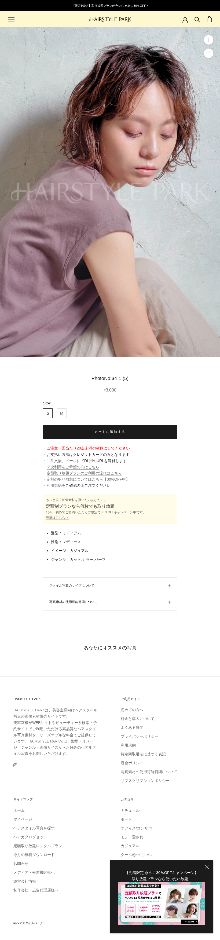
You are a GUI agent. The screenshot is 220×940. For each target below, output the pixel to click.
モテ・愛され (132, 837)
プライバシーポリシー (139, 736)
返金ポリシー (132, 763)
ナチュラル (130, 810)
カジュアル (130, 846)
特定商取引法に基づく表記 (143, 754)
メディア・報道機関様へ (34, 872)
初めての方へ (132, 710)
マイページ (22, 819)
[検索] (197, 19)
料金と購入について (138, 718)
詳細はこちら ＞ (57, 518)
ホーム (19, 810)
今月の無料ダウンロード (34, 855)
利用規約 (54, 485)
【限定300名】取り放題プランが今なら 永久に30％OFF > (110, 5)
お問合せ (20, 863)
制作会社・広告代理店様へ (35, 890)
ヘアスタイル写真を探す (34, 828)
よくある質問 (132, 727)
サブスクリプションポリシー (145, 780)
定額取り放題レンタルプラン (37, 846)
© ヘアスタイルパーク (28, 923)
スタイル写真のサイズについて (71, 585)
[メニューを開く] (11, 19)
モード (126, 819)
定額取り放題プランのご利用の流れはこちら (84, 473)
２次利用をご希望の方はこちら (73, 467)
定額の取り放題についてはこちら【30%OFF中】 (88, 479)
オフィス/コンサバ (136, 828)
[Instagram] (15, 765)
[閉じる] (206, 866)
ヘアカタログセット (30, 837)
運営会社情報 (24, 881)
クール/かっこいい (136, 855)
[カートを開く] (209, 19)
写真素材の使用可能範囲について (73, 602)
